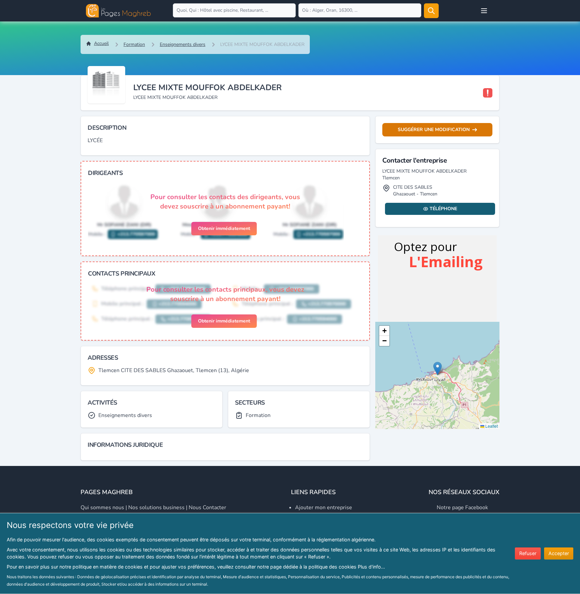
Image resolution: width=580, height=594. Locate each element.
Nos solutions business (156, 507)
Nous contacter (207, 507)
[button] (437, 368)
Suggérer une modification (434, 129)
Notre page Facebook (462, 507)
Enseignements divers (182, 44)
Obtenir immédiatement (224, 228)
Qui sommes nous (102, 507)
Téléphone (443, 208)
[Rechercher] (431, 10)
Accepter (558, 553)
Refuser (527, 553)
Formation (134, 44)
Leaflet (491, 426)
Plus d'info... (371, 567)
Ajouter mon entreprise (323, 507)
